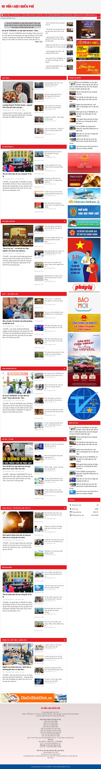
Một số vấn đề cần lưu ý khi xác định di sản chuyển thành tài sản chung (83, 141)
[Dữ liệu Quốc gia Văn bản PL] (84, 223)
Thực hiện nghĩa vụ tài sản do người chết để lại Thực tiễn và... (53, 227)
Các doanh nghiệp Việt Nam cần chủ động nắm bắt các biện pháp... (53, 239)
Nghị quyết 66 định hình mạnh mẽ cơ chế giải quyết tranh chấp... (54, 252)
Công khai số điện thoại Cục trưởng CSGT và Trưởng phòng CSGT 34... (53, 180)
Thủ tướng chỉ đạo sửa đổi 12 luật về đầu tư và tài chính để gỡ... (54, 353)
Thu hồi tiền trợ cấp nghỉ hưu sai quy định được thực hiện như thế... (16, 467)
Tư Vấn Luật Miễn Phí (47, 766)
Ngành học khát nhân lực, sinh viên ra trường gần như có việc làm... (17, 668)
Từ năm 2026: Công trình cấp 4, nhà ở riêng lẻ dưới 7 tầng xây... (53, 598)
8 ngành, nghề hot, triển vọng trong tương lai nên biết (52, 646)
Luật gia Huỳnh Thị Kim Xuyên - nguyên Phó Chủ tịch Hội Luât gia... (17, 106)
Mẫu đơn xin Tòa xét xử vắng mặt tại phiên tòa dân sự (54, 445)
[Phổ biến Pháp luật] (84, 211)
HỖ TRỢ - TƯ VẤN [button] (43, 15)
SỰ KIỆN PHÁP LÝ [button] (17, 15)
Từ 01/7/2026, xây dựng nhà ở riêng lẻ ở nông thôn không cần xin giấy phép (87, 128)
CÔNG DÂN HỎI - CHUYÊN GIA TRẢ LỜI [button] (74, 15)
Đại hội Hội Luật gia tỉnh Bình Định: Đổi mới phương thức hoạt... (54, 669)
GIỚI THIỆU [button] (7, 15)
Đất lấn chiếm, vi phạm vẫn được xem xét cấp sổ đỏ (53, 468)
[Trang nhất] (2, 15)
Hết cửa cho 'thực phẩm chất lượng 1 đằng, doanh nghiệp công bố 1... (53, 264)
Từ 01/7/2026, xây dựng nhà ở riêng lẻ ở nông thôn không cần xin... (53, 574)
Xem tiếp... (40, 42)
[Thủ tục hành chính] (84, 232)
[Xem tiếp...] (65, 221)
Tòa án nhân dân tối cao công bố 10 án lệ (55, 24)
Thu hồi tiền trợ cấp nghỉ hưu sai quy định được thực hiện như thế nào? (55, 31)
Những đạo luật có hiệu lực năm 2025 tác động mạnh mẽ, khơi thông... (53, 277)
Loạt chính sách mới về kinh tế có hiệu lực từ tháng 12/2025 (54, 586)
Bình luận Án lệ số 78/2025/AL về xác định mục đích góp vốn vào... (54, 374)
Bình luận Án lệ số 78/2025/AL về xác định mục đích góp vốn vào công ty (55, 60)
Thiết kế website (57, 766)
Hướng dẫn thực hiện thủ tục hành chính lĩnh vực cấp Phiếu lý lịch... (54, 540)
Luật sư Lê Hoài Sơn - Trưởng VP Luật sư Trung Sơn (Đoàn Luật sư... (54, 130)
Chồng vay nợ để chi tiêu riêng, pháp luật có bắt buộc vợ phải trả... (53, 528)
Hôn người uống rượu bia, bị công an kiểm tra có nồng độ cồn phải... (17, 536)
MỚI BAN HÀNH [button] (90, 15)
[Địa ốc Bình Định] (34, 698)
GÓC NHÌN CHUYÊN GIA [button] (30, 15)
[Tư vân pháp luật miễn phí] (84, 163)
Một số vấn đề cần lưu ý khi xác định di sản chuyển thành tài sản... (53, 387)
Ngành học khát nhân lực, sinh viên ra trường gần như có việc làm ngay (55, 46)
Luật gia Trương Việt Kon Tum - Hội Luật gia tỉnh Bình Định (55, 67)
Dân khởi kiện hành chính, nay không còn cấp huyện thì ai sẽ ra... (53, 515)
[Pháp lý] (84, 288)
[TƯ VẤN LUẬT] (88, 29)
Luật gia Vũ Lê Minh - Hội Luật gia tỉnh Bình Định (54, 118)
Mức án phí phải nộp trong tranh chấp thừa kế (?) (53, 456)
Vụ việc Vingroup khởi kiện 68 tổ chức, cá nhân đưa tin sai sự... (53, 424)
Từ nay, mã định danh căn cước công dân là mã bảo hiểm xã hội (53, 479)
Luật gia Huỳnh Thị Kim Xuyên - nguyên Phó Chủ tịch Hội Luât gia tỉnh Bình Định (55, 39)
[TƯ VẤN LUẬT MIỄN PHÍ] (18, 7)
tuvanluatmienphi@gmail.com (52, 743)
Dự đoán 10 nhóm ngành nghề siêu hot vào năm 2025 (53, 680)
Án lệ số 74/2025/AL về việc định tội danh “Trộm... (20, 30)
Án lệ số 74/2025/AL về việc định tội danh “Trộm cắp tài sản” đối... (16, 396)
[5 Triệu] (88, 50)
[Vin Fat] (84, 359)
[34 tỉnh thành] (84, 323)
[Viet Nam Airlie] (84, 196)
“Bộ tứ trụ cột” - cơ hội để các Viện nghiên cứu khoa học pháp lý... (16, 249)
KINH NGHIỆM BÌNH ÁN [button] (56, 15)
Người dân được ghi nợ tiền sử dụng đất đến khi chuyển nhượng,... (53, 153)
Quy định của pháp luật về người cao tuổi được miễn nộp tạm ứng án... (53, 411)
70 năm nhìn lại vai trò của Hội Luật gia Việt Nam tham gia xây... (54, 193)
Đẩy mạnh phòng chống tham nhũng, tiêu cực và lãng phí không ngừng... (54, 205)
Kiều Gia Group (66, 766)
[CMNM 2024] (88, 67)
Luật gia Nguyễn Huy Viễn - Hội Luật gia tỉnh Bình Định (54, 52)
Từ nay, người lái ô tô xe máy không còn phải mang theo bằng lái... (53, 167)
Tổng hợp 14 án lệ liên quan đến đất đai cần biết (53, 552)
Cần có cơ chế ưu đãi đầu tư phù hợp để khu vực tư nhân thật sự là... (53, 314)
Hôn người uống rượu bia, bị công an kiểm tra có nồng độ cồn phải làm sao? (87, 121)
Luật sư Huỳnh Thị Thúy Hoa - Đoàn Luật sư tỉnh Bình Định (53, 107)
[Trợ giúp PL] (84, 180)
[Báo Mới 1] (84, 303)
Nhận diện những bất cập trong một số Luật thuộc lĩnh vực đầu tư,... (53, 327)
